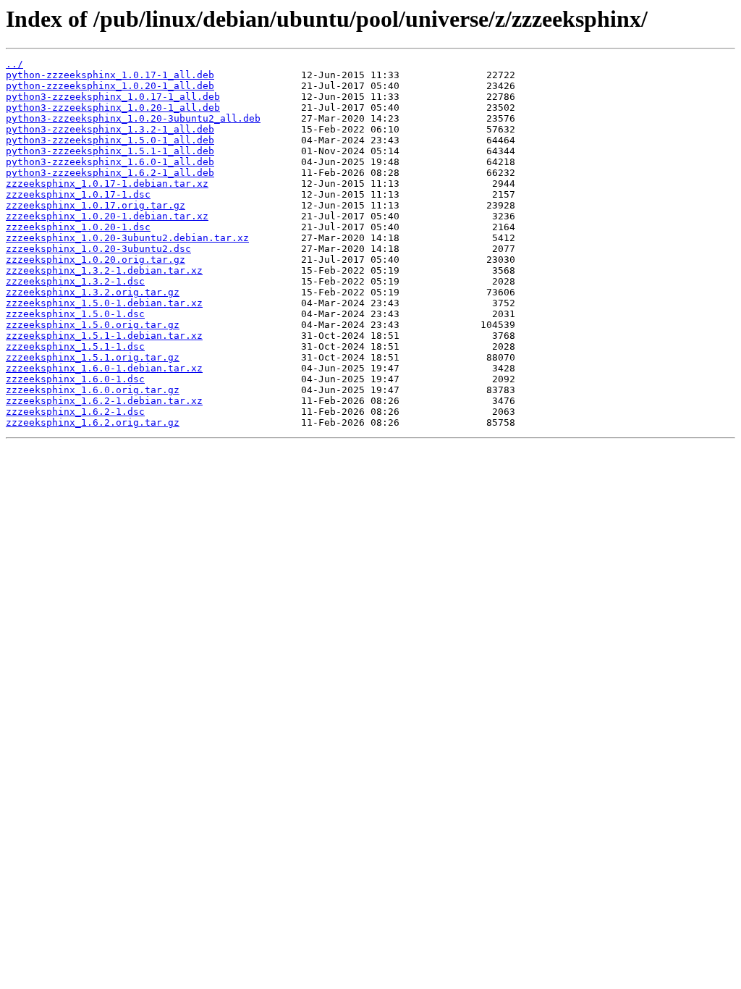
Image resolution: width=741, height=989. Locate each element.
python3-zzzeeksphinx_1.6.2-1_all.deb (110, 172)
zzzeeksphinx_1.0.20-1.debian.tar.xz (107, 216)
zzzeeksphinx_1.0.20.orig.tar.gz (95, 259)
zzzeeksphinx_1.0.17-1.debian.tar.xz (107, 183)
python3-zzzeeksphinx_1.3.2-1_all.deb (110, 129)
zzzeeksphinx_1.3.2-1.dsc (75, 281)
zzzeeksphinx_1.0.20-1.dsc (78, 227)
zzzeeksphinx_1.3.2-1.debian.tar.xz (104, 270)
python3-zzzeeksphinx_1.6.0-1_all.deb (110, 161)
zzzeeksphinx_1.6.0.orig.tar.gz (92, 389)
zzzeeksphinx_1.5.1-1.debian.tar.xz (104, 335)
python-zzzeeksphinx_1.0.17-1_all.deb (110, 75)
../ (14, 64)
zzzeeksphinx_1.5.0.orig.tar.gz (92, 324)
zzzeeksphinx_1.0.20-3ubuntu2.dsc (98, 248)
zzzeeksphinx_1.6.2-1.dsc (75, 411)
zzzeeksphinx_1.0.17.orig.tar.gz (95, 205)
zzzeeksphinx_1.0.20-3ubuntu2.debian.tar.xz (127, 237)
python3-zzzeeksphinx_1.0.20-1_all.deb (113, 107)
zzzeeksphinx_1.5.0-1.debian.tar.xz (104, 303)
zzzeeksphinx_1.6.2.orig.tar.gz (92, 422)
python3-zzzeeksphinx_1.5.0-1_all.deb (110, 140)
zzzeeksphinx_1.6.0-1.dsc (75, 379)
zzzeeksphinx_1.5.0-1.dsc (75, 313)
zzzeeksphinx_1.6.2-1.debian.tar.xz (104, 400)
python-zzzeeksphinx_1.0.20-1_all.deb (110, 85)
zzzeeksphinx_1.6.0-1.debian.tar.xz (104, 368)
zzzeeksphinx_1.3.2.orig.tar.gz (92, 292)
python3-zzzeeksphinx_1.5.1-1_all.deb (110, 151)
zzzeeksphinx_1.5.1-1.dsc (75, 346)
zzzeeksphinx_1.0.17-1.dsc (78, 194)
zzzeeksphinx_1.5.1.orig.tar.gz (92, 357)
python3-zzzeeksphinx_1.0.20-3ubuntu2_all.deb (133, 118)
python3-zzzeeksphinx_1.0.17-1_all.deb (113, 96)
